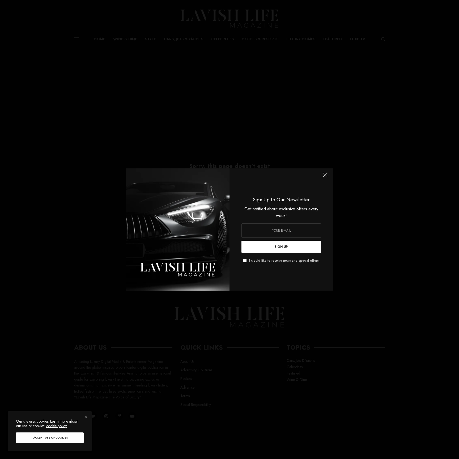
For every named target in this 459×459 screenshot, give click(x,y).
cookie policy (56, 425)
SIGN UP (281, 246)
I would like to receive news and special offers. (284, 260)
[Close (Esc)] (325, 177)
